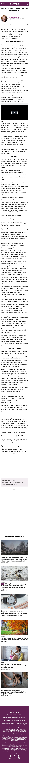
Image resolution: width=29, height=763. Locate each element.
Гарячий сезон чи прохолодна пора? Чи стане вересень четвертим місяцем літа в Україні (14, 639)
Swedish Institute (14, 360)
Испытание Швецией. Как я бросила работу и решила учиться (12, 483)
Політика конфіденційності (19, 717)
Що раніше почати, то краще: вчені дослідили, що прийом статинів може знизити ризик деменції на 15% (14, 613)
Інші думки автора (9, 480)
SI (19, 405)
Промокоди (22, 720)
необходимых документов (9, 398)
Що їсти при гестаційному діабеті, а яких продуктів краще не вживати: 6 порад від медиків (13, 665)
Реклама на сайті (7, 717)
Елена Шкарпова (14, 17)
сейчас (12, 441)
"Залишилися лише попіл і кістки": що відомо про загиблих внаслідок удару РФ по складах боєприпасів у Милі (14, 559)
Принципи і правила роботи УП (11, 720)
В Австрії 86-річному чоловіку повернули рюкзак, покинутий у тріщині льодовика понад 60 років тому (13, 586)
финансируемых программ (9, 400)
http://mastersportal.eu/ (8, 186)
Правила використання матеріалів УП (14, 719)
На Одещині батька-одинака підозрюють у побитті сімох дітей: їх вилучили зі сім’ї (13, 692)
